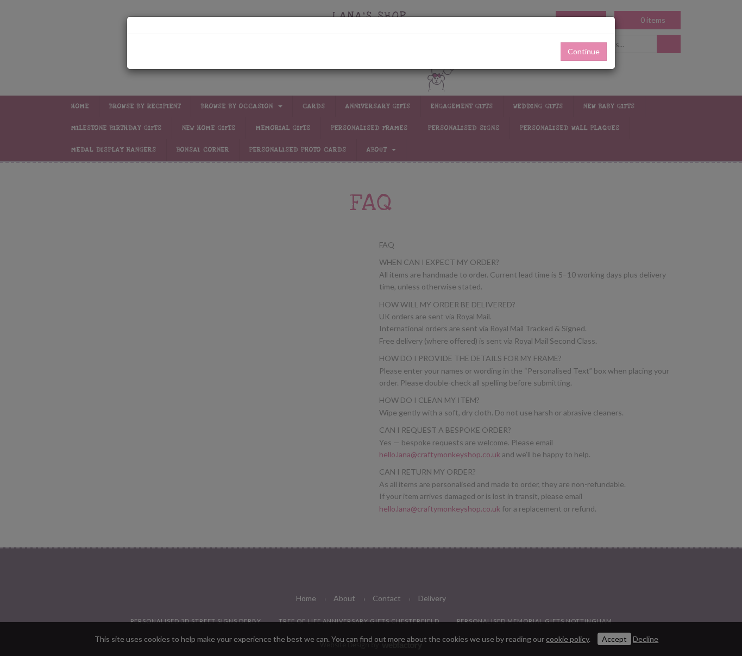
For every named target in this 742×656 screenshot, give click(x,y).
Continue (584, 51)
